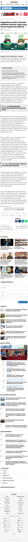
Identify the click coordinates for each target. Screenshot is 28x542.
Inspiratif (7, 507)
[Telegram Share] (22, 221)
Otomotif (7, 509)
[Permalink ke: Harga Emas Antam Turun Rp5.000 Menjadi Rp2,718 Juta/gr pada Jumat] (7, 270)
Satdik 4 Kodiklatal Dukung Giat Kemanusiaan (15, 420)
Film (21, 511)
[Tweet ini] (19, 221)
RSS (15, 534)
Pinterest (8, 521)
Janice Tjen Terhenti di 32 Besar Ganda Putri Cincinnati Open (15, 326)
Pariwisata (20, 503)
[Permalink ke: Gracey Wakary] (2, 29)
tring (24, 215)
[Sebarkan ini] (16, 221)
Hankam (20, 500)
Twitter (21, 518)
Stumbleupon (8, 523)
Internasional (21, 496)
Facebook (8, 518)
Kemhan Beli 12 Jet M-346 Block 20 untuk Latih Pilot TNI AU (15, 398)
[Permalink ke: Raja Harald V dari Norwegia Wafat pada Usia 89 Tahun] (7, 242)
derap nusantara (7, 478)
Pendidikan (9, 361)
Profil (20, 507)
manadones (4, 215)
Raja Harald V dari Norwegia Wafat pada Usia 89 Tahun (7, 248)
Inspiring (16, 379)
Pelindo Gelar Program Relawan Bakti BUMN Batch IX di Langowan (16, 315)
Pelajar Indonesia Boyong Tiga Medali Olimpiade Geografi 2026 (16, 310)
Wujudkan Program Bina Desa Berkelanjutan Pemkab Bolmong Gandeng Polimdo (16, 364)
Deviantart (8, 527)
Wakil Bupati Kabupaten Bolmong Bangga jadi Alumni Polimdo (16, 382)
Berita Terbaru (10, 368)
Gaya (7, 505)
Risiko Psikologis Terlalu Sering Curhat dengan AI (21, 226)
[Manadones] (14, 2)
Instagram (8, 525)
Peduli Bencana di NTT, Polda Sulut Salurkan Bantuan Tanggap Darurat (16, 441)
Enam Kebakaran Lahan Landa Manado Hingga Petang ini (14, 435)
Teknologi (20, 513)
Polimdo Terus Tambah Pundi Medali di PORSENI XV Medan (15, 376)
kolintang (16, 213)
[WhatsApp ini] (26, 221)
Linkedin (21, 525)
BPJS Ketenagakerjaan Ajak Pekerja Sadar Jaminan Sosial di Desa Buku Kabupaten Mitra (14, 73)
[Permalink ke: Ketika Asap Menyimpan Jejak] (21, 242)
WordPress (21, 523)
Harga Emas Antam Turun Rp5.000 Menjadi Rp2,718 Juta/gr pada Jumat (13, 77)
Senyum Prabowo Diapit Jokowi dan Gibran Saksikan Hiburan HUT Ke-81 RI (16, 370)
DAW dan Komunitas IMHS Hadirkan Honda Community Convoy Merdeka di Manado (16, 321)
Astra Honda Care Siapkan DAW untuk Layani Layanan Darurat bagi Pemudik (16, 457)
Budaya (21, 509)
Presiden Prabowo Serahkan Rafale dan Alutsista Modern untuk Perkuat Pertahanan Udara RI (16, 404)
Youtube (21, 529)
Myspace (21, 527)
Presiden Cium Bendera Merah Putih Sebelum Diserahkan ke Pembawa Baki (16, 338)
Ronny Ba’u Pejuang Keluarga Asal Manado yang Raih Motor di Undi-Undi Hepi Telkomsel (16, 463)
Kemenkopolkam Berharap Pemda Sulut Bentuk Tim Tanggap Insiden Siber (16, 415)
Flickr (21, 531)
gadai (10, 213)
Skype (8, 529)
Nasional (14, 387)
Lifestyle (20, 505)
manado (23, 213)
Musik (7, 513)
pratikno (19, 215)
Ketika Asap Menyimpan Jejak (16, 8)
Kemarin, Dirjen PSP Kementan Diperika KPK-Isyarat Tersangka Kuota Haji (7, 228)
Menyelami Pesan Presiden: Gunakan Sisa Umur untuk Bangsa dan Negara (16, 426)
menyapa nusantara (8, 480)
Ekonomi (7, 503)
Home (7, 496)
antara (5, 470)
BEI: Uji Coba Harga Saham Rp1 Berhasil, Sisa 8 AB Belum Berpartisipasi (6, 262)
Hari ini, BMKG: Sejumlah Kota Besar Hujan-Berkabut (20, 276)
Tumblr (21, 521)
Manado (7, 500)
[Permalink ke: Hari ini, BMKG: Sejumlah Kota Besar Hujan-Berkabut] (21, 270)
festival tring (4, 213)
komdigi (5, 473)
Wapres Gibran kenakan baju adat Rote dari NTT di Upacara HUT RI (16, 332)
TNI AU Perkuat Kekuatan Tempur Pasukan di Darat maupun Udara (15, 409)
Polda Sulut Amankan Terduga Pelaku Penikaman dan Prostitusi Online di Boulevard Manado (15, 446)
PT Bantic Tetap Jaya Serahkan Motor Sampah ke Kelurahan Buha (16, 452)
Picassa (8, 531)
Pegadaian (12, 215)
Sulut (20, 498)
